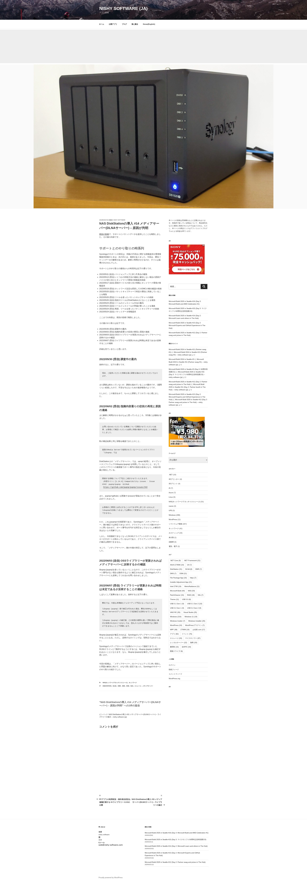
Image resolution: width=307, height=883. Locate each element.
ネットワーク (133, 682)
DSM (127, 686)
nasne (171, 506)
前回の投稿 (104, 234)
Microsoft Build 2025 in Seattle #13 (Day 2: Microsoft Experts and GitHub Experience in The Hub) (187, 325)
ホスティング (174, 533)
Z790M (184, 630)
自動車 (171, 542)
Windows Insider (177, 621)
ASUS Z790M (177, 565)
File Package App (178, 578)
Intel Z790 (175, 586)
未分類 (171, 537)
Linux (171, 497)
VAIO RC (175, 612)
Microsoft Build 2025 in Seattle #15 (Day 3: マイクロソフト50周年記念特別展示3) (175, 839)
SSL (200, 595)
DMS (123, 686)
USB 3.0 (186, 599)
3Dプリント (173, 484)
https (193, 578)
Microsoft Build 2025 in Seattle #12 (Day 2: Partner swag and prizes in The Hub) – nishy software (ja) (188, 402)
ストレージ (138, 686)
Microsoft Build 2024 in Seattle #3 (181, 359)
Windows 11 (191, 617)
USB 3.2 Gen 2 (194, 608)
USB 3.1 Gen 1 (177, 604)
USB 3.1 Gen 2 (194, 604)
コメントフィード (175, 674)
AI (169, 488)
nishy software (119, 220)
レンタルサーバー (178, 642)
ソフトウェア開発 (175, 524)
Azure (171, 493)
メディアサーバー (147, 686)
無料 (193, 642)
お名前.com (199, 630)
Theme (174, 599)
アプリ (174, 634)
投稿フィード (174, 669)
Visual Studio (190, 612)
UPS (170, 510)
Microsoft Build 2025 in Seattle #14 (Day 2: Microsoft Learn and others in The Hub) (176, 846)
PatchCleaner (177, 595)
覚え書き (135, 24)
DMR (119, 686)
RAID (191, 595)
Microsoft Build (177, 591)
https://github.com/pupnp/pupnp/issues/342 (125, 487)
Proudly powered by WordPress (111, 877)
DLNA (114, 686)
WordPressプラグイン (195, 625)
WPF (173, 630)
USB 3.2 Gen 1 (177, 608)
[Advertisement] (153, 46)
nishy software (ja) (123, 8)
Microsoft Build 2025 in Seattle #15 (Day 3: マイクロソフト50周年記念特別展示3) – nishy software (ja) (187, 374)
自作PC (186, 647)
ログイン (172, 665)
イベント (187, 634)
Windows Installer (196, 621)
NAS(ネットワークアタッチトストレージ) (115, 682)
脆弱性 (174, 647)
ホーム (101, 24)
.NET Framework (192, 560)
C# (189, 565)
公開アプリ (113, 24)
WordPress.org (174, 678)
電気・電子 (173, 546)
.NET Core (175, 560)
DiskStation (107, 686)
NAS (131, 686)
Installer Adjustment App (181, 582)
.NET (171, 475)
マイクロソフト (193, 638)
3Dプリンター (174, 479)
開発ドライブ (176, 651)
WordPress (173, 519)
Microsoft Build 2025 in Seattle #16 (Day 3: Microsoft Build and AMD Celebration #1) (176, 833)
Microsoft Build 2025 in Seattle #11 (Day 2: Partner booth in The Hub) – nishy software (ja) (187, 387)
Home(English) (149, 24)
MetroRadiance (192, 586)
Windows (172, 515)
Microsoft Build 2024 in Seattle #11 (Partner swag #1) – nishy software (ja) (188, 362)
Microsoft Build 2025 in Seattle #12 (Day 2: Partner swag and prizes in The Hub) (175, 862)
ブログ (124, 24)
